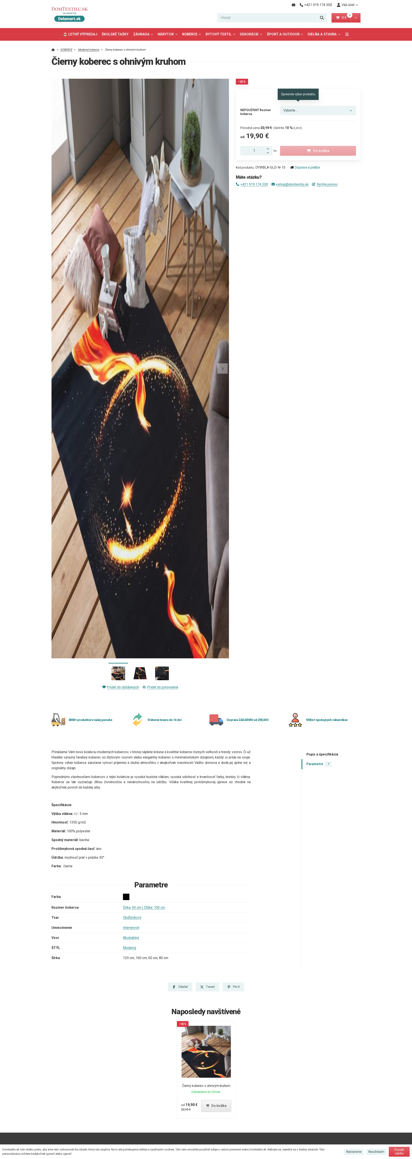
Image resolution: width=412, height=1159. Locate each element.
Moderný (129, 948)
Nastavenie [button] (354, 1151)
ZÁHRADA (141, 34)
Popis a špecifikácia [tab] (322, 754)
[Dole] (269, 153)
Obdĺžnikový (132, 918)
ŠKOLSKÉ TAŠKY (115, 34)
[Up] (269, 148)
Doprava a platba (307, 167)
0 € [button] (346, 18)
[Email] (293, 5)
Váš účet (348, 5)
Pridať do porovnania (162, 687)
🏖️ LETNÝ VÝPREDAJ (80, 34)
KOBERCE (189, 34)
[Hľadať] (322, 18)
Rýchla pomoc (327, 184)
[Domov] (73, 14)
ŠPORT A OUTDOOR (283, 34)
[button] (355, 18)
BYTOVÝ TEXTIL (219, 34)
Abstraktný (131, 938)
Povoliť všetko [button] (399, 1151)
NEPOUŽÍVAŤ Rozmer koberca (255, 112)
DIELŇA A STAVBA (322, 34)
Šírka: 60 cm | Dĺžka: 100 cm (144, 907)
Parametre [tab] (317, 764)
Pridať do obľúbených (123, 687)
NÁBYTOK (166, 34)
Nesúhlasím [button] (376, 1151)
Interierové (131, 928)
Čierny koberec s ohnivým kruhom (206, 1086)
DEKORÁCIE (249, 34)
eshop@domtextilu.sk (292, 184)
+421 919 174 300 (254, 184)
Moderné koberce (88, 49)
